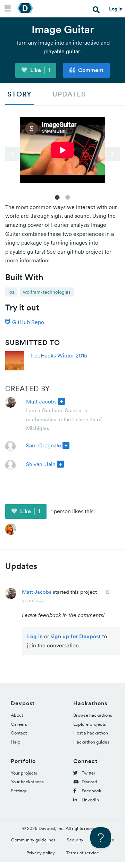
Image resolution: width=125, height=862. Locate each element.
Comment (90, 70)
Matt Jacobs (41, 401)
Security (75, 840)
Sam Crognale (43, 445)
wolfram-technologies (46, 292)
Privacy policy (40, 853)
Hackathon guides (91, 742)
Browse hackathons (92, 715)
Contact (19, 733)
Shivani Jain (41, 464)
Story (19, 94)
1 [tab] (57, 196)
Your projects (24, 773)
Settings (19, 791)
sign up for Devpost (76, 636)
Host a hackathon (90, 733)
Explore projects (89, 724)
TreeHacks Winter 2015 (58, 355)
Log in (116, 9)
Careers (19, 724)
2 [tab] (67, 196)
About (17, 715)
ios (11, 292)
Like (39, 70)
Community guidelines (33, 840)
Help (15, 742)
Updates (69, 94)
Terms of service (82, 853)
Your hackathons (27, 782)
